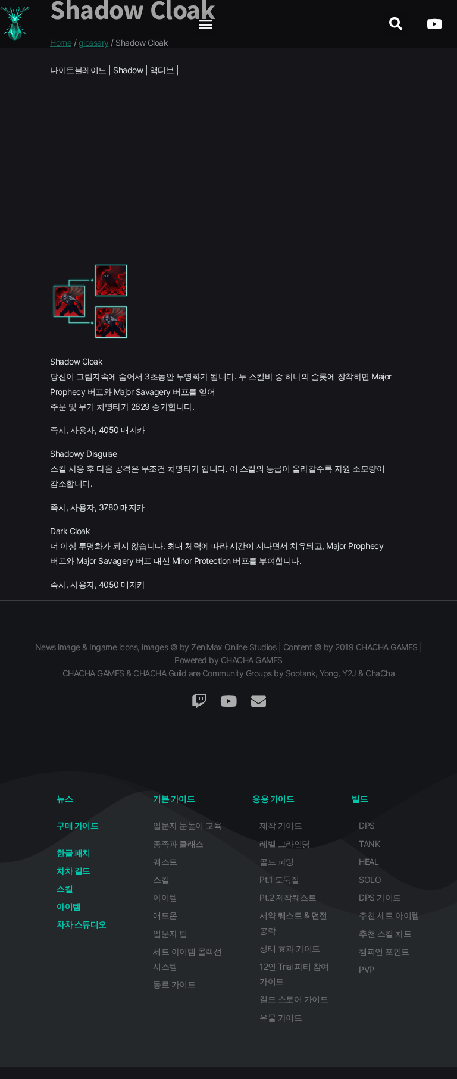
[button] (206, 23)
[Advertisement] (228, 169)
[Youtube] (434, 23)
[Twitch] (199, 701)
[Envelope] (258, 701)
